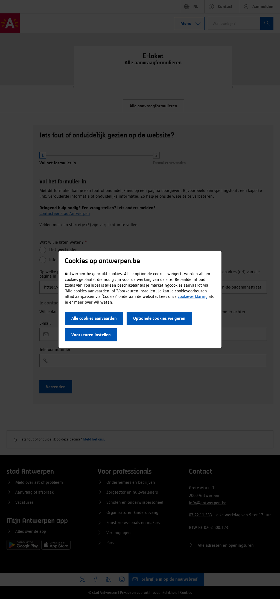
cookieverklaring (193, 296)
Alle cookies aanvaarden (94, 318)
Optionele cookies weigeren (159, 318)
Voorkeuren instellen (91, 334)
